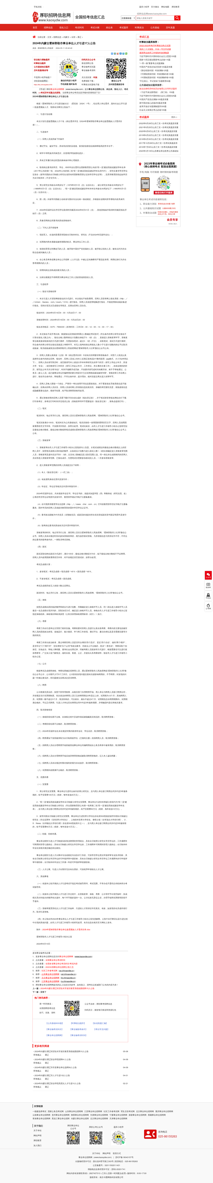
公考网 (208, 609)
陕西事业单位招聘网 (80, 1114)
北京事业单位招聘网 (145, 1111)
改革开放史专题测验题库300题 (152, 106)
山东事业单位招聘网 (74, 1111)
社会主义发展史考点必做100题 (152, 109)
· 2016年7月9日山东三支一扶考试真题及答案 (157, 147)
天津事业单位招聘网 (118, 1118)
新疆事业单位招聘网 (137, 1114)
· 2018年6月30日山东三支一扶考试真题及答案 (158, 139)
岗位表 (109, 27)
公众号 (208, 577)
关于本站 (37, 1130)
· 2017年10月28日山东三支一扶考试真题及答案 (158, 143)
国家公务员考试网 (56, 1111)
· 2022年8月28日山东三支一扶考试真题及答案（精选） (158, 123)
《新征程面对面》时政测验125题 (153, 70)
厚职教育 (175, 6)
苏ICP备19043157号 (124, 1157)
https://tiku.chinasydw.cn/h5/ (43, 84)
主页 (49, 37)
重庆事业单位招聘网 (164, 1111)
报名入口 (63, 27)
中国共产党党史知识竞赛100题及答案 (155, 66)
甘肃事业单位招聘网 (99, 1114)
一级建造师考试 (39, 1111)
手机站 (208, 598)
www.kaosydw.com (74, 89)
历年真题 (170, 27)
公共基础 (154, 27)
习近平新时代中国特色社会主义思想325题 (157, 95)
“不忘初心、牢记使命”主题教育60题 (154, 81)
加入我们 (37, 1145)
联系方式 (117, 1153)
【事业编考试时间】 (78, 1035)
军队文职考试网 (128, 1111)
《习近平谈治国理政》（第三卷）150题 (156, 92)
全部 (73, 37)
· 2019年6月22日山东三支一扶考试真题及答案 (158, 135)
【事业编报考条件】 (78, 1029)
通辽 (79, 37)
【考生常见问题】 (101, 1029)
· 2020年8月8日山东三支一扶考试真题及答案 (157, 131)
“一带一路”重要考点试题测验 (151, 63)
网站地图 (165, 6)
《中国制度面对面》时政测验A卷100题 (156, 74)
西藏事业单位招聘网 (157, 1114)
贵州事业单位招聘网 (61, 1114)
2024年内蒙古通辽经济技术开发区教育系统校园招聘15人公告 (67, 988)
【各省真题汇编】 (100, 1023)
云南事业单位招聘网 (41, 1114)
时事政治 (139, 27)
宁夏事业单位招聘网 (118, 1114)
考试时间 (79, 27)
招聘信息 (48, 27)
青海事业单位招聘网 (41, 1118)
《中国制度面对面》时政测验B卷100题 (156, 77)
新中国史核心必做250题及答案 (152, 102)
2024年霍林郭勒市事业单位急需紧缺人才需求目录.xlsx (66, 929)
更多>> (174, 117)
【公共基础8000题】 (55, 1023)
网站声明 (37, 1135)
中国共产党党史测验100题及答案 (153, 99)
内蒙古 (66, 37)
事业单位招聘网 (57, 89)
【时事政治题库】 (78, 1023)
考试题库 (123, 27)
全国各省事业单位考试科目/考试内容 (61, 963)
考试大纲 (94, 27)
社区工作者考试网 (49, 970)
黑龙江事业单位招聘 (61, 1118)
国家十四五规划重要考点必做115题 (154, 59)
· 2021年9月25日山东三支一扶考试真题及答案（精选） (158, 127)
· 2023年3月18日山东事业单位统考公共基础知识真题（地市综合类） (158, 151)
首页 (35, 27)
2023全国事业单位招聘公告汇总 (59, 967)
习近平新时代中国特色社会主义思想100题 (157, 56)
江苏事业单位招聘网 (93, 1111)
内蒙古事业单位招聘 (80, 1118)
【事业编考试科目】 (54, 1029)
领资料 (208, 587)
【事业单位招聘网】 (54, 1035)
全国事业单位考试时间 (55, 960)
